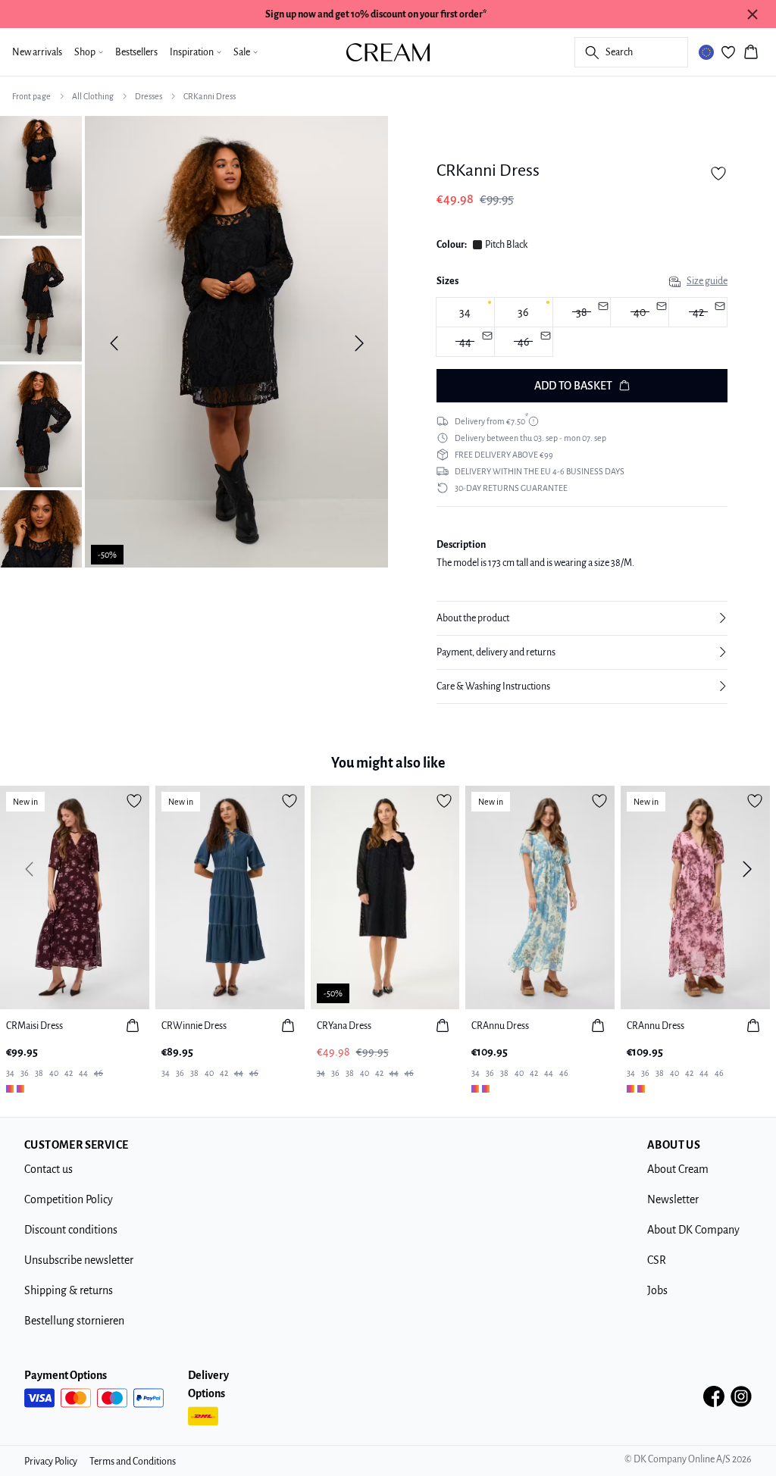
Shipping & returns (68, 1290)
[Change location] (706, 52)
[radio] (465, 312)
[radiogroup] (582, 327)
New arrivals (37, 52)
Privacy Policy (50, 1461)
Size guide (707, 281)
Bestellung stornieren (74, 1321)
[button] (582, 618)
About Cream (678, 1169)
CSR (656, 1260)
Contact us (48, 1169)
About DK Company (693, 1230)
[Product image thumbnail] (41, 174)
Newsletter (673, 1199)
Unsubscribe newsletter (78, 1260)
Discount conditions (70, 1230)
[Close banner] (752, 14)
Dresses (148, 96)
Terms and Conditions (132, 1461)
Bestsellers (136, 52)
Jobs (657, 1290)
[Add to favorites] (718, 173)
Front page (31, 96)
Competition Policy (68, 1199)
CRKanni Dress (209, 96)
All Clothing (93, 96)
